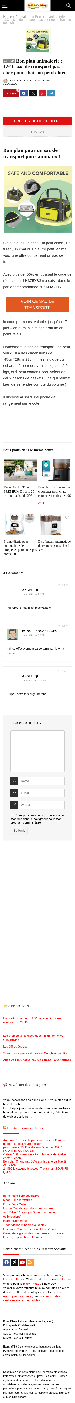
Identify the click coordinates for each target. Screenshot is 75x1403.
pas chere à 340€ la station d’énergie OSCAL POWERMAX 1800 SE (33, 1149)
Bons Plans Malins (15, 1204)
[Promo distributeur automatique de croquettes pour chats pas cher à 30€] (20, 516)
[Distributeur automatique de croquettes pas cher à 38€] (54, 516)
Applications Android (15, 1329)
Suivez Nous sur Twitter (17, 1337)
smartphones (25, 1376)
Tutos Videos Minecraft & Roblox (24, 1225)
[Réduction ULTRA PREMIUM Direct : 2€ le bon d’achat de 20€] (20, 462)
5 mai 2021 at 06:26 (33, 594)
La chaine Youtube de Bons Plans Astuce (30, 1229)
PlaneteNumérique (15, 1220)
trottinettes (9, 1376)
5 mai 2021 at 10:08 (33, 635)
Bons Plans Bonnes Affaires (21, 1195)
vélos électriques (56, 1371)
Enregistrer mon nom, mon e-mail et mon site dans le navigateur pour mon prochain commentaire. (37, 819)
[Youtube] (22, 1262)
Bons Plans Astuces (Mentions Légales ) (28, 1321)
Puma (20, 1279)
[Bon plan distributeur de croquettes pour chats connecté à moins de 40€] (54, 462)
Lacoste (8, 1279)
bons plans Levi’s (49, 1275)
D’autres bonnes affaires (25, 1128)
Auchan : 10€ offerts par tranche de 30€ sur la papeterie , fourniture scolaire (34, 1141)
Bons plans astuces (20, 80)
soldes (61, 1279)
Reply (64, 584)
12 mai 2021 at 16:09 (34, 680)
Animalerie (23, 17)
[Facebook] (6, 1262)
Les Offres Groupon (16, 1046)
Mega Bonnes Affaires (17, 1199)
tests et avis (21, 1392)
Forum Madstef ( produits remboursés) (28, 1208)
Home (7, 17)
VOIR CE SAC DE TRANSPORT (37, 304)
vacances (34, 1388)
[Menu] (5, 5)
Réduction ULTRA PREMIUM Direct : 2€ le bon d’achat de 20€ (19, 491)
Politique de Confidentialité (19, 1325)
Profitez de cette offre (37, 121)
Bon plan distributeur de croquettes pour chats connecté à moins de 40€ (54, 491)
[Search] (69, 5)
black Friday (31, 1283)
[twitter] (14, 1262)
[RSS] (30, 1262)
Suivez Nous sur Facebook (19, 1333)
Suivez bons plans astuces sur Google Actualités (35, 1053)
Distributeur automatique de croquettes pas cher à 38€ (54, 546)
